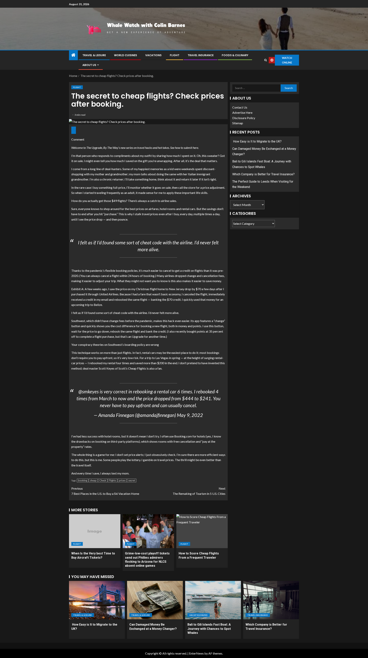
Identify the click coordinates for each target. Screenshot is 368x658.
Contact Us (239, 107)
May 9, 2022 (190, 415)
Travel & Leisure (94, 55)
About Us (89, 65)
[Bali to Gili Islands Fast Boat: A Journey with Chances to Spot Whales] (213, 600)
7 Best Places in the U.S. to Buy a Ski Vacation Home (105, 491)
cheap (93, 480)
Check (102, 480)
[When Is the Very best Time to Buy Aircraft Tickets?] (94, 531)
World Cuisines (125, 55)
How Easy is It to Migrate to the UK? (257, 141)
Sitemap (237, 123)
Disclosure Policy (243, 118)
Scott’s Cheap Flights (132, 368)
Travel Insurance (201, 55)
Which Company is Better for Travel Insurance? (263, 174)
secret (131, 480)
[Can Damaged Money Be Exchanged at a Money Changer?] (155, 600)
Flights (112, 480)
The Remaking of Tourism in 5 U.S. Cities (199, 491)
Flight (174, 55)
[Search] (265, 60)
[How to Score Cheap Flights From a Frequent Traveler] (202, 531)
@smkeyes (88, 391)
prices (122, 480)
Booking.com (183, 436)
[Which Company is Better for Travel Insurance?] (271, 600)
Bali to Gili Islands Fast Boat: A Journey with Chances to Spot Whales (209, 629)
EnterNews (196, 653)
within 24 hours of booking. (137, 276)
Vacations (153, 55)
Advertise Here (242, 112)
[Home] (73, 55)
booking (82, 480)
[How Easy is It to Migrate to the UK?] (97, 600)
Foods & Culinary (235, 55)
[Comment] (73, 130)
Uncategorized (198, 615)
